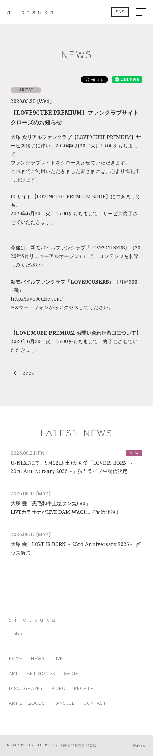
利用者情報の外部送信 (78, 745)
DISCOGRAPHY (26, 688)
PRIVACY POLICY (19, 745)
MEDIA (71, 673)
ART (13, 673)
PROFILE (83, 688)
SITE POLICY (47, 745)
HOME (15, 658)
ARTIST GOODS (27, 703)
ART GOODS (41, 673)
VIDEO (59, 688)
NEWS (38, 658)
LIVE (58, 658)
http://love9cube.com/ (37, 298)
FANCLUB (64, 703)
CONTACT (95, 703)
